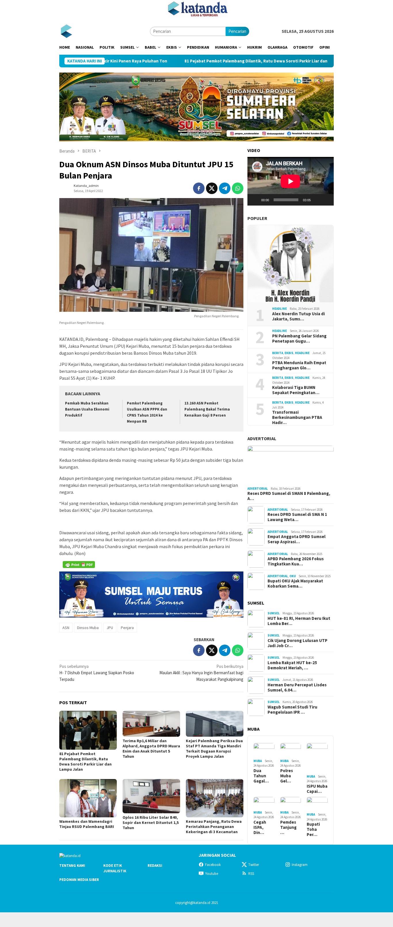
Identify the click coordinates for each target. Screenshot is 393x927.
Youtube (211, 873)
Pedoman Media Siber (79, 879)
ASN (65, 627)
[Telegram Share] (224, 188)
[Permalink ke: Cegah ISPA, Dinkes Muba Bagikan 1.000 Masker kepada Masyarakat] (263, 803)
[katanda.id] (66, 31)
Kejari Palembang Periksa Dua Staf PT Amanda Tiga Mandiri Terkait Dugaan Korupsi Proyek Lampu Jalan (214, 748)
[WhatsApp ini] (237, 188)
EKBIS (289, 353)
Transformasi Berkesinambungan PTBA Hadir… (297, 417)
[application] (290, 181)
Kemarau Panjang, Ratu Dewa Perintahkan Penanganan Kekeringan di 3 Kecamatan (214, 826)
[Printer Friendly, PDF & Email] (79, 564)
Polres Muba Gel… (286, 776)
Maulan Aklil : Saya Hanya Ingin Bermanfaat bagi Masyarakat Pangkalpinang (201, 673)
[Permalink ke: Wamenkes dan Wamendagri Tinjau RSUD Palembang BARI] (88, 798)
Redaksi (155, 865)
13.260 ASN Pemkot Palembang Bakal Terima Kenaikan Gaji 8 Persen (207, 409)
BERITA (277, 353)
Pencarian (237, 31)
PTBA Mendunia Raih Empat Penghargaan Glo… (299, 365)
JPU (109, 627)
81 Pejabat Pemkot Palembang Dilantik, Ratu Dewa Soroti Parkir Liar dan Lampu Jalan (235, 61)
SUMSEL (274, 613)
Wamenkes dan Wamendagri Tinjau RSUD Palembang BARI (86, 824)
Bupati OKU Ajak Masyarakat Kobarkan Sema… (295, 583)
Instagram (300, 864)
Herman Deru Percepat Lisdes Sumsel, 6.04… (297, 687)
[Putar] (255, 200)
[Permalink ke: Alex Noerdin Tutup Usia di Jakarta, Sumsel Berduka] (290, 263)
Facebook (213, 864)
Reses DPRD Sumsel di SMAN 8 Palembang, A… (288, 496)
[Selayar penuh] (326, 200)
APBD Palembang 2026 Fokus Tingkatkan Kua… (296, 561)
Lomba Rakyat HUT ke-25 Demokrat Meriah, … (292, 665)
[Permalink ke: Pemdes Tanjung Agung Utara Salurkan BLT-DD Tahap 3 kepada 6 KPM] (290, 803)
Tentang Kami (72, 865)
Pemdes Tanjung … (288, 827)
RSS (251, 873)
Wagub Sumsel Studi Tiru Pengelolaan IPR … (292, 709)
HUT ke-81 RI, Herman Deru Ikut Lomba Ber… (299, 621)
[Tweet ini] (212, 188)
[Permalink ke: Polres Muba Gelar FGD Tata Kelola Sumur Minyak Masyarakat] (290, 750)
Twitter (253, 864)
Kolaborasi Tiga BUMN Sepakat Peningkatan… (295, 390)
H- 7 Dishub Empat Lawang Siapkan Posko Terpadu (96, 673)
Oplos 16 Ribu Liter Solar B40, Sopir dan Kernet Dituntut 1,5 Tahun (151, 822)
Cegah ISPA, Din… (259, 827)
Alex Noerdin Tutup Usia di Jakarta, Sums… (298, 316)
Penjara (127, 627)
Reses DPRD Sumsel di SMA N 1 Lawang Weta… (297, 517)
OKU (292, 576)
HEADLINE (279, 309)
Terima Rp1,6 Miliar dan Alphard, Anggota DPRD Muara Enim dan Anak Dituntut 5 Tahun (151, 748)
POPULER (257, 218)
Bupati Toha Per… (313, 829)
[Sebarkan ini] (199, 188)
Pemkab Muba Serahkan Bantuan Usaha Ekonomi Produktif (87, 409)
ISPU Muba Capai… (317, 789)
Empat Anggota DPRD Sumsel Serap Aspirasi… (296, 539)
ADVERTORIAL (261, 438)
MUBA (257, 761)
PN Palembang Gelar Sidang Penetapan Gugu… (299, 338)
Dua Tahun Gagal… (261, 776)
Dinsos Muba (88, 627)
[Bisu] (317, 200)
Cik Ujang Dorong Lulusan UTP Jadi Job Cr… (297, 643)
